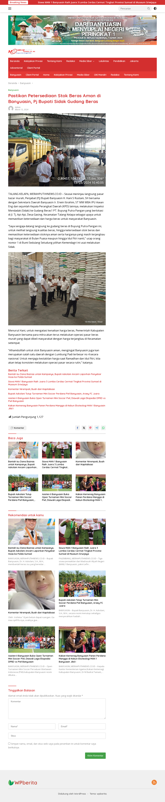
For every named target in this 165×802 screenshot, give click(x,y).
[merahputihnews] (22, 51)
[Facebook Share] (77, 427)
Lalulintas (104, 61)
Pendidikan (119, 61)
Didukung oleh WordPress (72, 793)
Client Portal (33, 67)
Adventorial (16, 67)
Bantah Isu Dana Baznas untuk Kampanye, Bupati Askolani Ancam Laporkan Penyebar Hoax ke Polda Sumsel (54, 376)
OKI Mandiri (100, 74)
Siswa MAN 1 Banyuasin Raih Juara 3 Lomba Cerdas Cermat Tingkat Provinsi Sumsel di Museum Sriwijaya (62, 2)
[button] (149, 8)
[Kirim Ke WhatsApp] (103, 427)
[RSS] (154, 782)
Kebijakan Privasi (33, 61)
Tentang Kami (54, 61)
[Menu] (10, 8)
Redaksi (70, 61)
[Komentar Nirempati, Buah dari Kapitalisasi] (91, 450)
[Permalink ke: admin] (10, 108)
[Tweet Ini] (84, 427)
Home (46, 74)
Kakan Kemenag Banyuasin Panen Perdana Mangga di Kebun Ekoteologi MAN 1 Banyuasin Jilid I (56, 407)
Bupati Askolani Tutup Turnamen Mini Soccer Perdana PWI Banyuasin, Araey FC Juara (53, 393)
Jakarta (134, 61)
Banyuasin (15, 74)
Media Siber (85, 61)
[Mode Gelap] (155, 8)
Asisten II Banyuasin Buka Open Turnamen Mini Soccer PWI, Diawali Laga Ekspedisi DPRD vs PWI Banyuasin (57, 400)
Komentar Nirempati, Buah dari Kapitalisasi (31, 389)
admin (17, 107)
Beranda (14, 61)
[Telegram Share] (96, 427)
